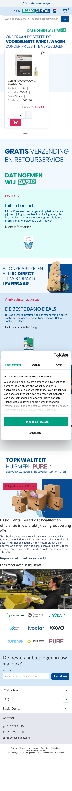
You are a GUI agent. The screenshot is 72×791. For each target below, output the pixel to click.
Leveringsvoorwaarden (36, 750)
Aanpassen (34, 432)
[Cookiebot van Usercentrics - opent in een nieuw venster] (53, 355)
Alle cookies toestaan (36, 421)
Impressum (33, 748)
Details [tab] (36, 364)
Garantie (44, 748)
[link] (54, 10)
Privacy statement (18, 748)
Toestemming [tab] (13, 364)
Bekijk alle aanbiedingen (23, 327)
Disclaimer (55, 748)
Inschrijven (60, 676)
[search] (65, 19)
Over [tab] (59, 364)
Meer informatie (17, 227)
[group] (20, 115)
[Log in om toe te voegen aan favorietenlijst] (43, 54)
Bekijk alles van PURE (17, 486)
